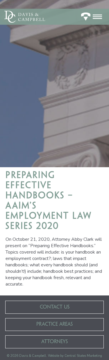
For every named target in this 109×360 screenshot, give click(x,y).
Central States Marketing (83, 356)
